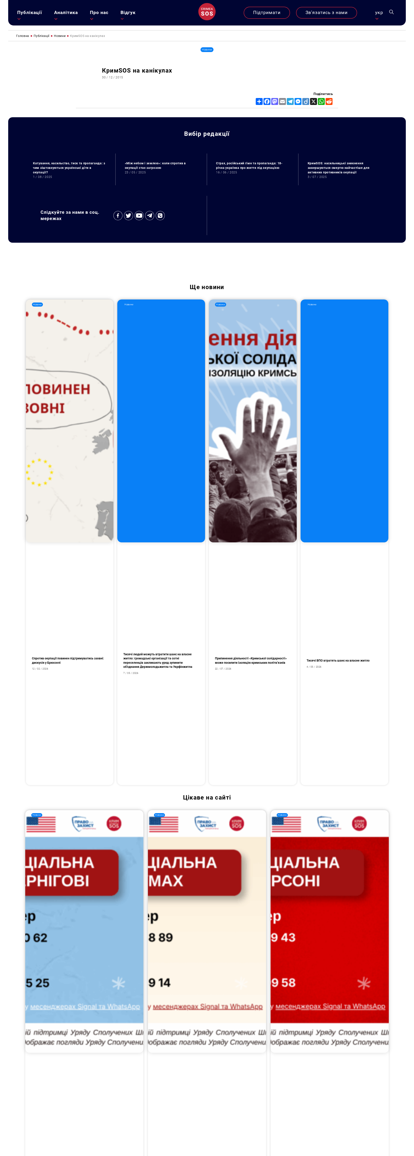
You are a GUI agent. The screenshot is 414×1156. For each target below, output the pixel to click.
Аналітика (66, 12)
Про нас (99, 12)
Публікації (29, 12)
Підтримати (267, 12)
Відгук (128, 12)
